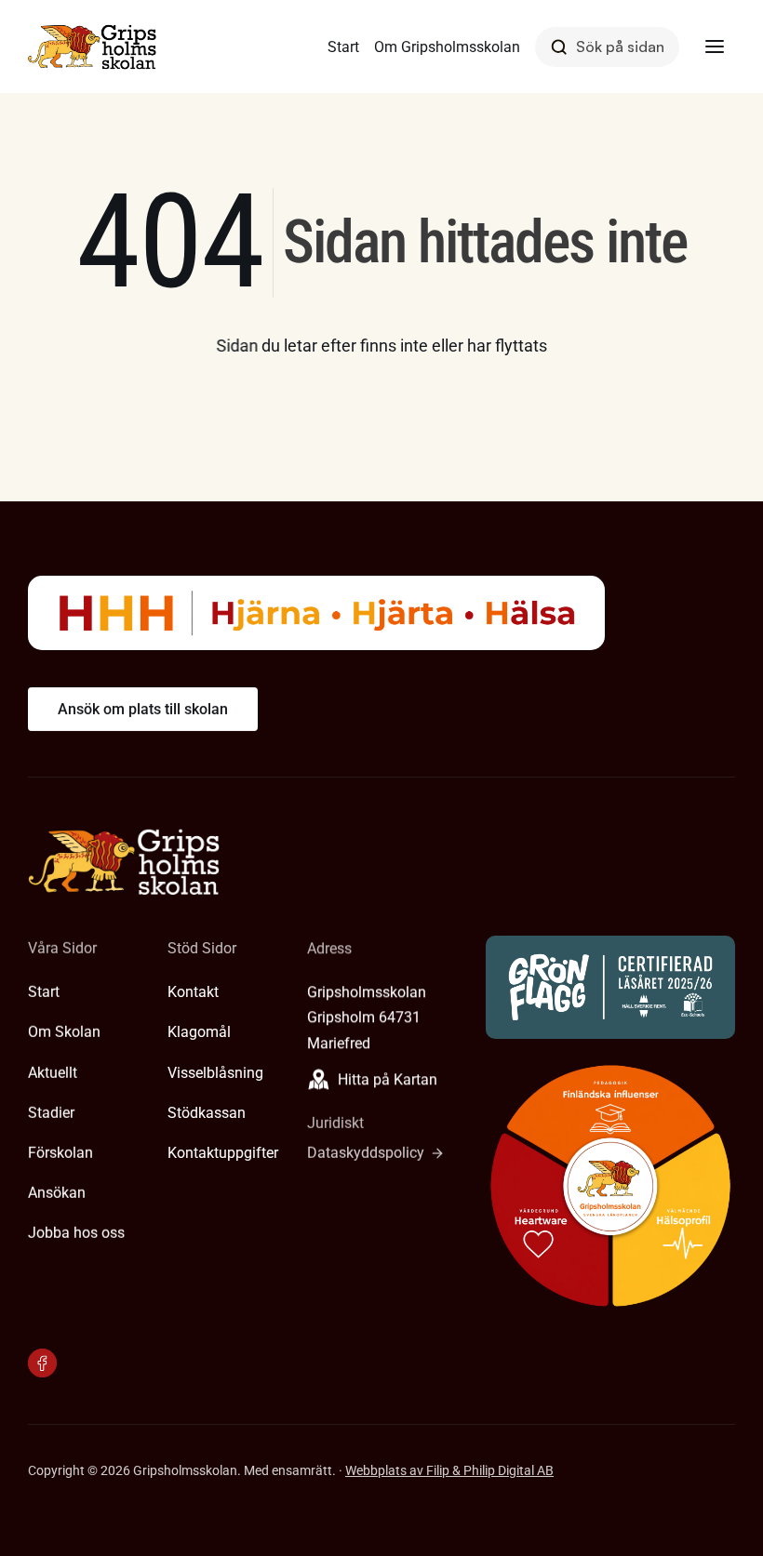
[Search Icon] (607, 47)
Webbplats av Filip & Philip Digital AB (449, 1470)
